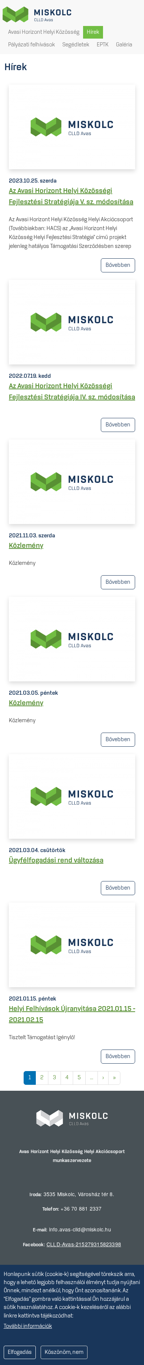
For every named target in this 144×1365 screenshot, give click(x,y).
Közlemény (26, 546)
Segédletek (75, 45)
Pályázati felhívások (31, 45)
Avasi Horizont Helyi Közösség (43, 32)
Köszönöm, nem (64, 1352)
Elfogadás (20, 1352)
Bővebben (118, 265)
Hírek (93, 32)
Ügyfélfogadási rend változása (56, 860)
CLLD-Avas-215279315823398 (84, 1244)
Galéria (124, 45)
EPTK (103, 45)
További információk (28, 1326)
